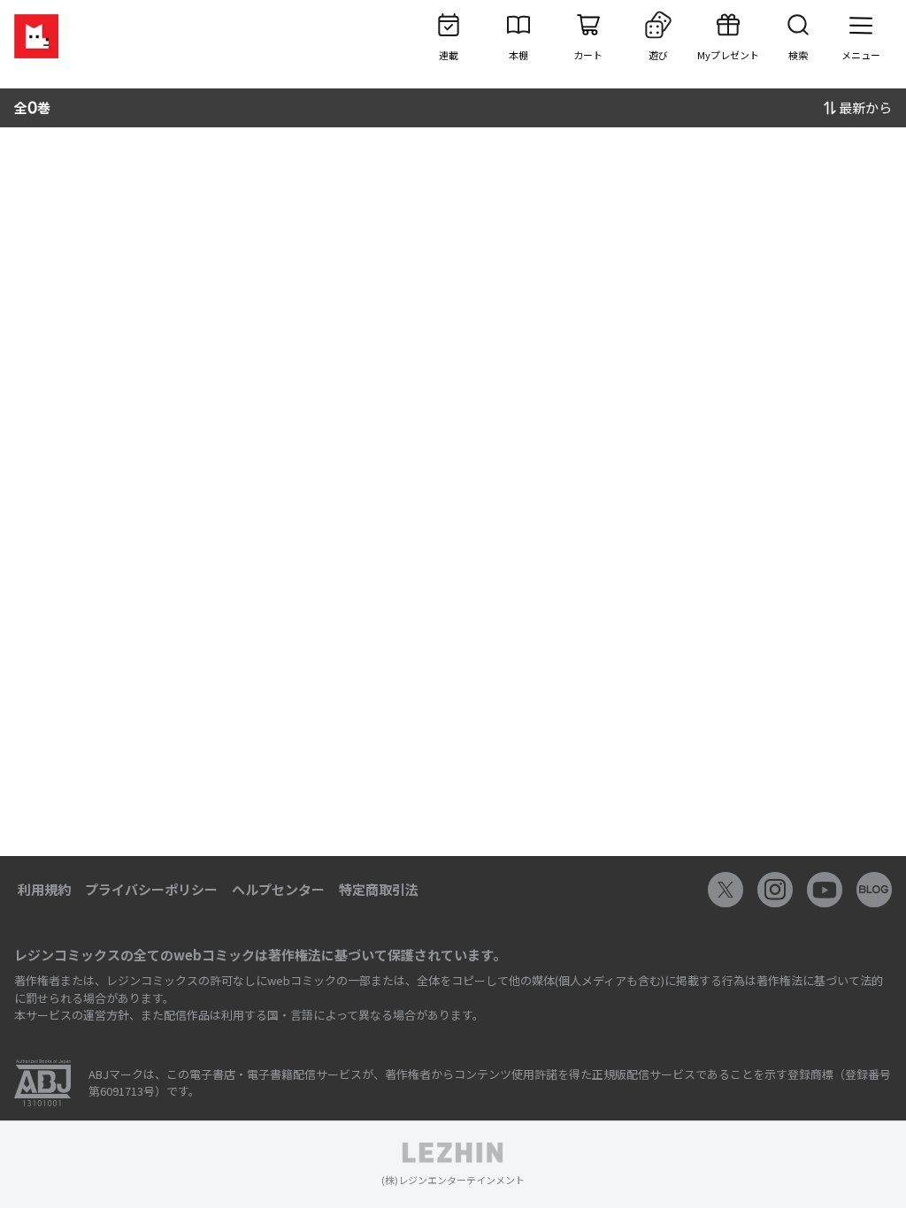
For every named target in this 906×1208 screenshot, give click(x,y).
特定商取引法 (378, 889)
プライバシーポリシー (151, 889)
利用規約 (44, 889)
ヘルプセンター (278, 889)
